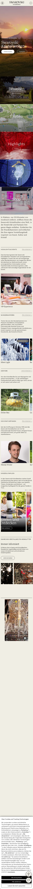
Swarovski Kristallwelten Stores (16, 204)
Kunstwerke (16, 176)
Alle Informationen (9, 528)
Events (16, 148)
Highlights (22, 51)
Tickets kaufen (8, 51)
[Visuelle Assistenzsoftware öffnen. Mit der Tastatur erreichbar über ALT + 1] (28, 874)
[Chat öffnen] (28, 880)
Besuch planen (16, 93)
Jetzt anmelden (7, 558)
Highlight (27, 275)
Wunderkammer (22, 341)
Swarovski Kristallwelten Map (16, 121)
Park (25, 391)
